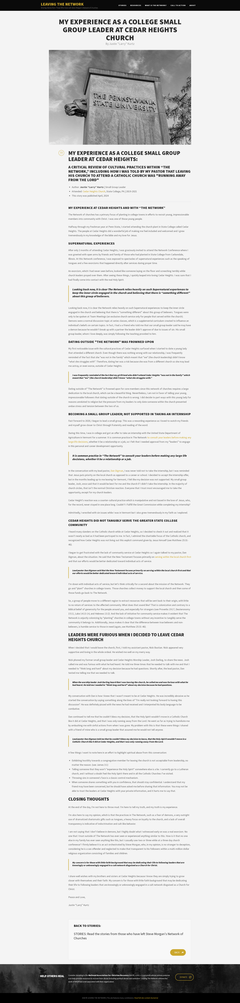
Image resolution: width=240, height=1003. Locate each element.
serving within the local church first (173, 556)
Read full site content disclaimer (146, 998)
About (192, 5)
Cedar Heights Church (94, 191)
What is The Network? (156, 5)
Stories (122, 5)
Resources (135, 5)
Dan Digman (117, 470)
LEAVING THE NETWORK (62, 4)
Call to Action (178, 5)
